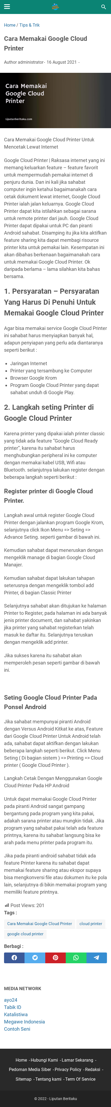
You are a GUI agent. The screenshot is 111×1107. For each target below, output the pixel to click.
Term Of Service (80, 1079)
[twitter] (35, 958)
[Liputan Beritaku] (55, 7)
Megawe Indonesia (24, 1022)
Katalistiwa (16, 1014)
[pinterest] (55, 958)
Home (21, 1060)
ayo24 (10, 1000)
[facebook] (14, 958)
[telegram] (96, 958)
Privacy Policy (68, 1069)
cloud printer (90, 923)
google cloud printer (25, 934)
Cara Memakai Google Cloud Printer (39, 923)
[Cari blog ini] (103, 7)
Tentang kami (48, 1079)
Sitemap (24, 1079)
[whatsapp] (76, 958)
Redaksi (92, 1069)
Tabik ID (12, 1007)
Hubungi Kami (44, 1060)
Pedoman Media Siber (30, 1069)
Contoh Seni (17, 1029)
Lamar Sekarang (77, 1060)
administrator (30, 62)
